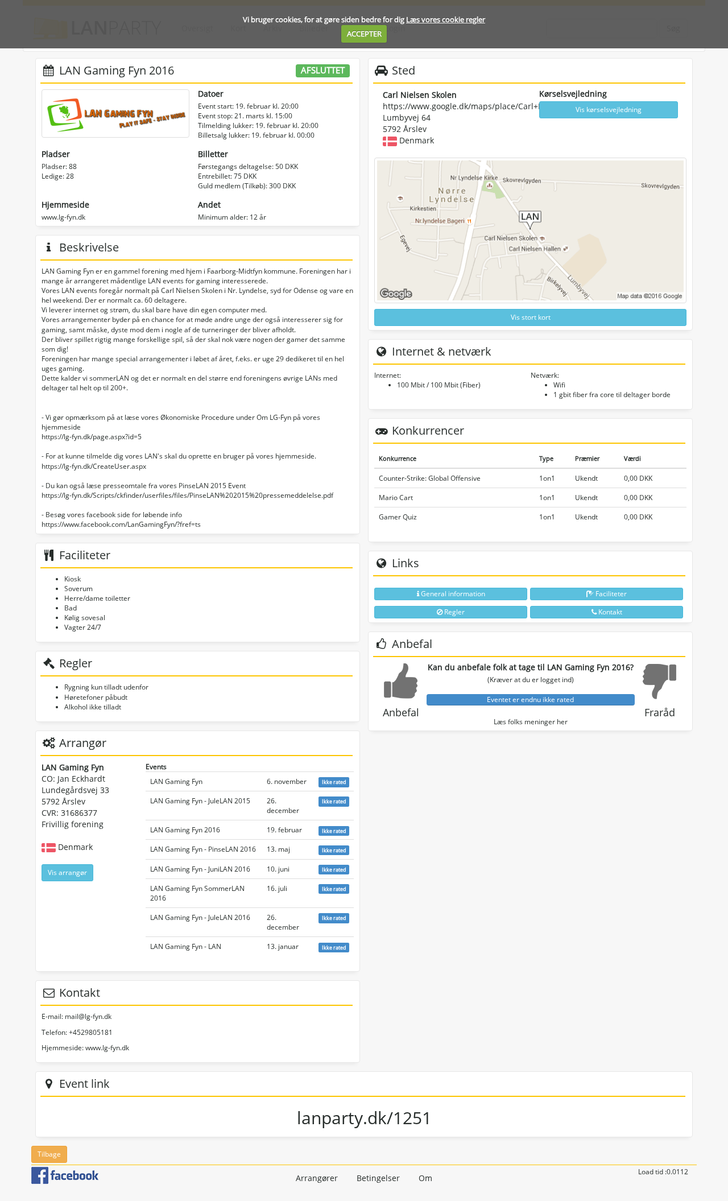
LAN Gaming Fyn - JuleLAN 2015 (200, 801)
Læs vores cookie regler (445, 19)
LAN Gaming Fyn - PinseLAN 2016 (203, 849)
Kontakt (609, 612)
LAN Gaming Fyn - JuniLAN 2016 (200, 869)
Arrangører (317, 1178)
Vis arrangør (67, 872)
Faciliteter (610, 594)
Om (425, 1178)
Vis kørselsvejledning (609, 109)
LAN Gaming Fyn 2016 (185, 830)
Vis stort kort (531, 317)
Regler (453, 612)
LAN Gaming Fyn (176, 781)
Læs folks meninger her (531, 722)
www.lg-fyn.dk (63, 217)
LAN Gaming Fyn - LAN (185, 946)
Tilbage (49, 1154)
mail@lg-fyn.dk (88, 1016)
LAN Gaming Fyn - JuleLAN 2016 (200, 917)
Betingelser (378, 1178)
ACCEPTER (364, 33)
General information (452, 594)
